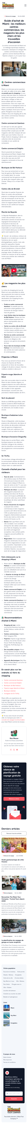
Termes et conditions (9, 1062)
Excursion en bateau (9, 971)
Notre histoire (7, 1057)
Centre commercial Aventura (13, 680)
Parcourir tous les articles (14, 833)
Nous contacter (7, 1036)
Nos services (7, 1041)
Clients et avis (7, 1048)
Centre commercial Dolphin (13, 683)
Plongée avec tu (16, 984)
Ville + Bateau (20, 981)
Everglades (18, 975)
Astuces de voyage (9, 1046)
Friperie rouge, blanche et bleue (14, 688)
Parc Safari (6, 984)
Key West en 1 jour (8, 981)
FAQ (4, 1038)
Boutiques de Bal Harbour (12, 685)
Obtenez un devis (14, 799)
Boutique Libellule (10, 691)
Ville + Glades (7, 987)
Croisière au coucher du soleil (12, 993)
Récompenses (7, 1060)
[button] (25, 5)
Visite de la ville (8, 978)
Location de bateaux (9, 990)
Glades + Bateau (8, 975)
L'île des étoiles (19, 978)
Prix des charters (8, 1043)
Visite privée (21, 971)
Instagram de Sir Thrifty (11, 693)
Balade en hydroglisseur (10, 997)
